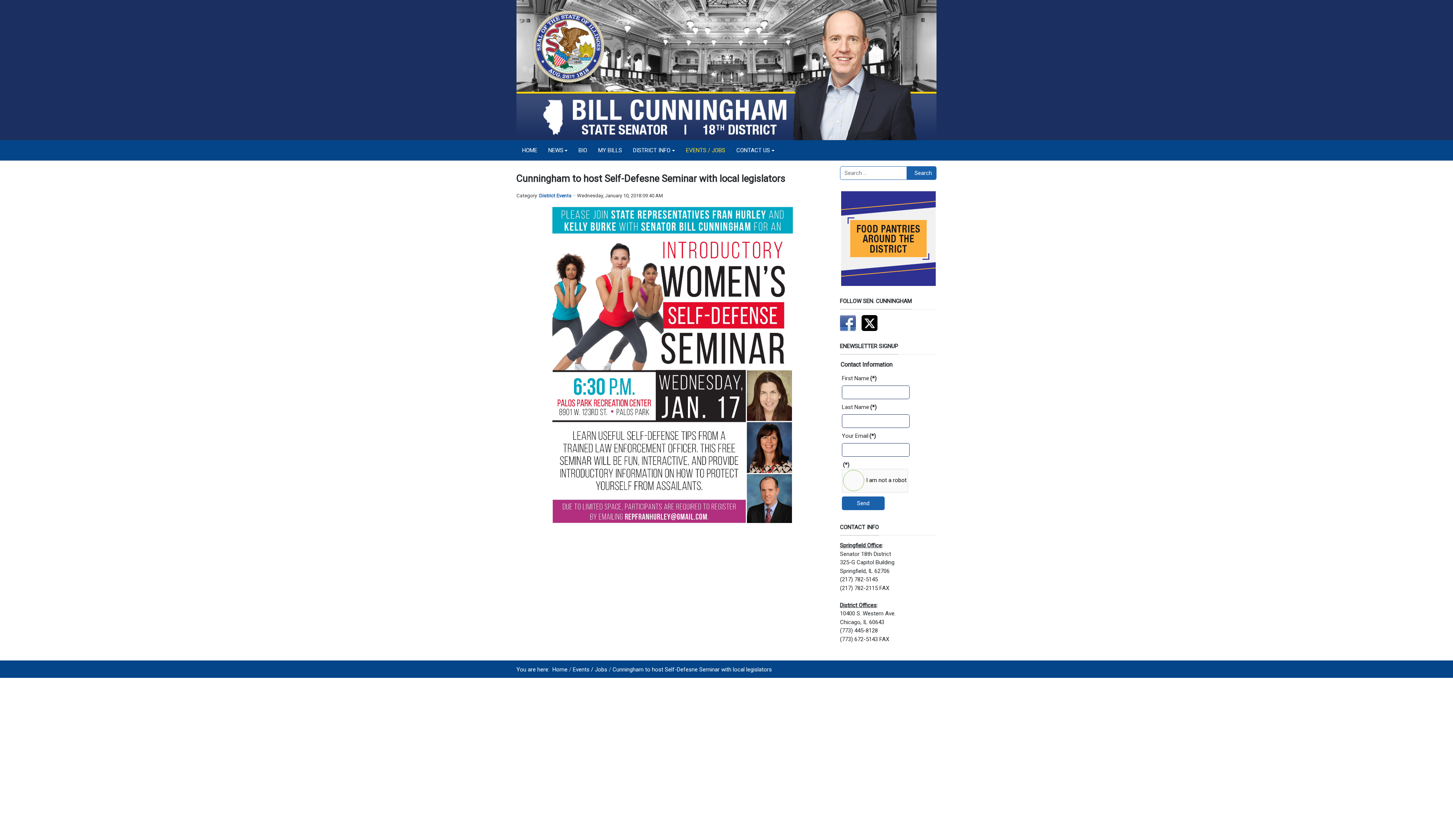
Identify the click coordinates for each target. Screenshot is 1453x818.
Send (863, 503)
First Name (859, 378)
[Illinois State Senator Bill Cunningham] (726, 70)
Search (923, 173)
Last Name (859, 407)
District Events (555, 195)
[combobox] (873, 173)
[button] (558, 150)
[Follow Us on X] (869, 322)
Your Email (859, 435)
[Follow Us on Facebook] (848, 322)
